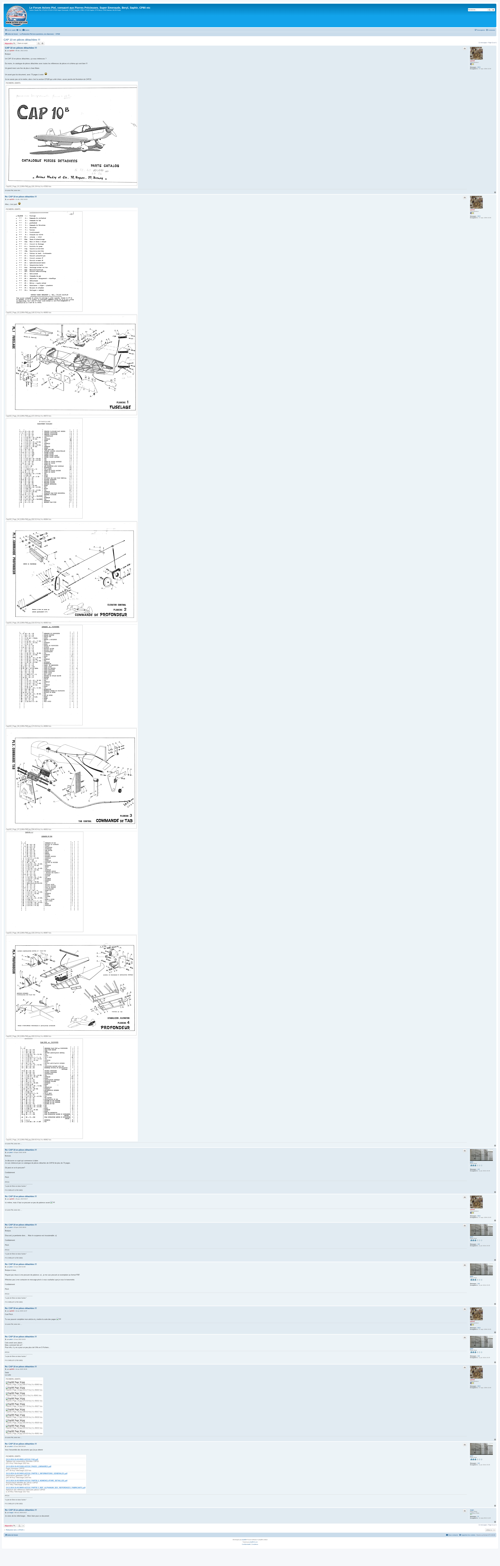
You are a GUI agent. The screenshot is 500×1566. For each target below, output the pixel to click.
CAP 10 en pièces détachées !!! (22, 39)
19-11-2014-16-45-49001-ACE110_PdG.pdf (22, 1459)
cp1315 (472, 60)
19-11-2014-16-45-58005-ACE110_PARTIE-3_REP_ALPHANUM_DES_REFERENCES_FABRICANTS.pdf (45, 1488)
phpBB (244, 1539)
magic (472, 1510)
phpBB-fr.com (253, 1542)
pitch (471, 1162)
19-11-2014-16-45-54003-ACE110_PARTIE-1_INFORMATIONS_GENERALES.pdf (36, 1473)
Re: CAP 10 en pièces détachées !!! (21, 196)
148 (478, 1169)
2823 (478, 67)
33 (478, 1516)
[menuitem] (18, 30)
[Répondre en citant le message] (464, 48)
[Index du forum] (16, 15)
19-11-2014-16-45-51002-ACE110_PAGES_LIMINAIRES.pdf (28, 1466)
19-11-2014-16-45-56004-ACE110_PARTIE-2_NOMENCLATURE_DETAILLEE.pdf (36, 1481)
